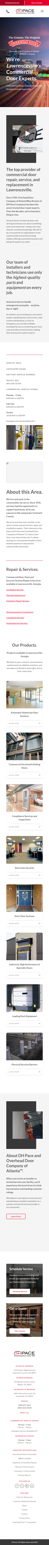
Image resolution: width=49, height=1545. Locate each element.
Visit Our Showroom (24, 1497)
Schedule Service (12, 3)
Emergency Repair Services (17, 601)
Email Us (24, 1413)
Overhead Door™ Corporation (24, 1522)
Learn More (16, 1216)
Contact (24, 1514)
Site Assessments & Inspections (19, 612)
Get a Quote (36, 3)
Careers (24, 1510)
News (24, 1505)
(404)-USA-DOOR (25, 1408)
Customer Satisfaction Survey (24, 1501)
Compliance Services (15, 617)
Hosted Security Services (17, 623)
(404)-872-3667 (24, 1405)
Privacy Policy (24, 1518)
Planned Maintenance (15, 595)
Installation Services (15, 589)
